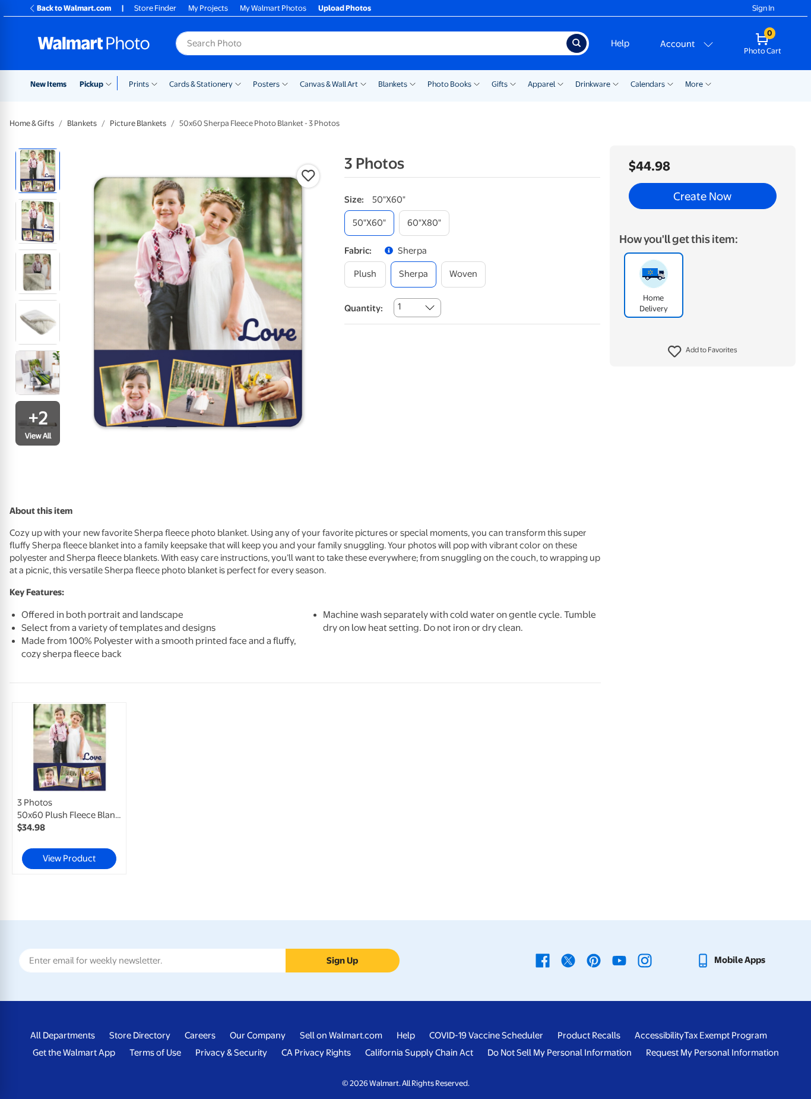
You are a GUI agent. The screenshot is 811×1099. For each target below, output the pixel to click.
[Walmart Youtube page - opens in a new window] (619, 960)
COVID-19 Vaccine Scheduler (486, 1035)
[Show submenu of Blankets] (412, 83)
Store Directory (139, 1035)
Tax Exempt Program (725, 1035)
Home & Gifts (31, 123)
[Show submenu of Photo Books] (476, 83)
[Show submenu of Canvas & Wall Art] (363, 83)
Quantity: (363, 308)
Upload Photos (344, 8)
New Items (48, 84)
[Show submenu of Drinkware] (615, 83)
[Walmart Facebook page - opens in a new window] (543, 960)
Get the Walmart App (74, 1052)
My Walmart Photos (273, 8)
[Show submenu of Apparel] (560, 83)
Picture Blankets (138, 123)
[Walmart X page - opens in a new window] (568, 960)
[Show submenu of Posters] (285, 83)
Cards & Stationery (201, 84)
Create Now (702, 196)
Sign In (763, 8)
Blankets (392, 84)
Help (620, 43)
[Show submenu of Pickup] (111, 83)
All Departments (62, 1035)
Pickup (91, 84)
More (694, 84)
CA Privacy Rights (316, 1052)
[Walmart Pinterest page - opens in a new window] (594, 960)
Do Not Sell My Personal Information (559, 1052)
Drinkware (592, 84)
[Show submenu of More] (708, 83)
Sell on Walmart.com (341, 1035)
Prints (139, 84)
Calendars (648, 84)
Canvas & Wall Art (329, 84)
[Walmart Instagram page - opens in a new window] (645, 960)
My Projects (208, 8)
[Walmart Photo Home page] (94, 43)
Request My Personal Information (712, 1052)
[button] (703, 352)
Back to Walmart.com (74, 8)
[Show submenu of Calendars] (670, 83)
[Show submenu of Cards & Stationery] (238, 83)
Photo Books (449, 84)
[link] (69, 788)
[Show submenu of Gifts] (513, 83)
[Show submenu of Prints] (154, 83)
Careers (200, 1035)
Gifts (500, 84)
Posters (266, 84)
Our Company (258, 1035)
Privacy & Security (231, 1052)
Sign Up (342, 960)
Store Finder (155, 8)
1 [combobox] (399, 306)
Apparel (541, 84)
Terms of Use (155, 1052)
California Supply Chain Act (419, 1052)
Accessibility (659, 1035)
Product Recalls (588, 1035)
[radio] (37, 171)
